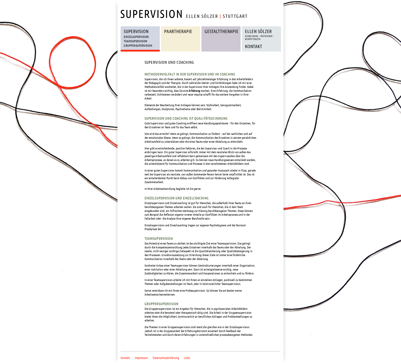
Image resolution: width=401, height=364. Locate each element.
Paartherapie (178, 31)
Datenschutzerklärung (166, 358)
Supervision (136, 31)
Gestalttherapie (221, 31)
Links (187, 358)
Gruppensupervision (138, 45)
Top (393, 356)
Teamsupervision (135, 41)
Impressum (141, 358)
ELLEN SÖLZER (259, 34)
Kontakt (253, 46)
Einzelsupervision (136, 37)
